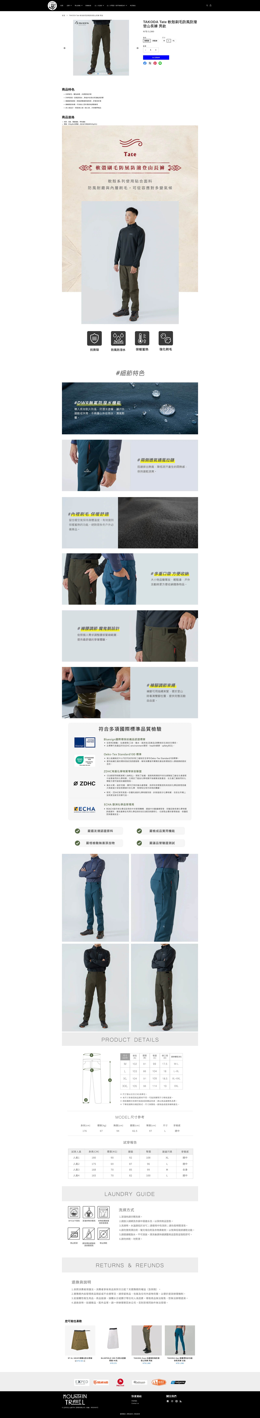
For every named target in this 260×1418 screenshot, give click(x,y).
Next (137, 48)
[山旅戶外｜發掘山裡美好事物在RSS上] (180, 1402)
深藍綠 (154, 41)
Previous (64, 48)
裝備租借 (88, 5)
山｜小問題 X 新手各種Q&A (116, 5)
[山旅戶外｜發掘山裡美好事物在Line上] (176, 1402)
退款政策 (137, 1414)
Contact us (135, 1403)
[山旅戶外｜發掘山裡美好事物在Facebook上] (167, 1402)
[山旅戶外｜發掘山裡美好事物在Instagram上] (172, 1402)
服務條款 (123, 1414)
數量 (144, 46)
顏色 (144, 37)
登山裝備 (77, 5)
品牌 (68, 5)
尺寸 (163, 37)
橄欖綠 (146, 41)
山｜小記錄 (98, 5)
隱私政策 (130, 1414)
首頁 (61, 5)
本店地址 (133, 5)
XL (174, 41)
